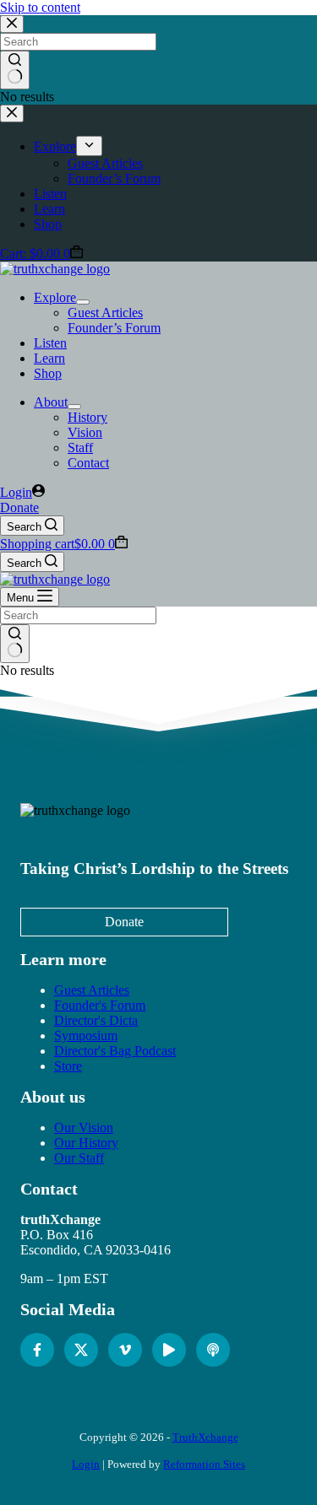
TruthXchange (205, 1437)
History (87, 417)
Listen (50, 343)
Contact (88, 463)
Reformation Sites (204, 1464)
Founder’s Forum (114, 328)
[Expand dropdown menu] (83, 302)
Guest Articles (105, 312)
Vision (85, 432)
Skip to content (40, 7)
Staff (80, 447)
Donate (19, 507)
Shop (48, 373)
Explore (55, 297)
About (51, 402)
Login (86, 1464)
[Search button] (15, 643)
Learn (49, 358)
